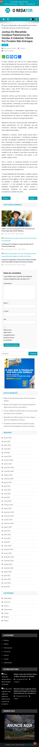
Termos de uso (30, 4)
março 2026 (7, 456)
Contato (22, 4)
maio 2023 (7, 583)
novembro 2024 (9, 516)
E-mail (6, 311)
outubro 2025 (8, 475)
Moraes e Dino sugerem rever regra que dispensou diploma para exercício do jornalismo (20, 406)
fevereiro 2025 (8, 505)
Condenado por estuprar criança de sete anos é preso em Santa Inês (17, 245)
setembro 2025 (9, 479)
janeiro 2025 (8, 508)
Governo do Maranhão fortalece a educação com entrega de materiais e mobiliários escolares (7, 198)
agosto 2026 (8, 438)
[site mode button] (32, 19)
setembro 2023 (9, 568)
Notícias (6, 617)
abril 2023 (7, 586)
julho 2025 (7, 486)
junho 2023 (7, 579)
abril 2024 (7, 542)
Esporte (6, 606)
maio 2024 (7, 538)
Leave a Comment (8, 51)
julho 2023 (7, 575)
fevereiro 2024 (8, 549)
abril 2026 (7, 452)
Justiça (5, 45)
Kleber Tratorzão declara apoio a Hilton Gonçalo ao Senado (20, 399)
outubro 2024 (8, 519)
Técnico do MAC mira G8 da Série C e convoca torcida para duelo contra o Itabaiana (20, 412)
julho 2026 (7, 441)
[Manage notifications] (34, 743)
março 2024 (7, 546)
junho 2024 (7, 534)
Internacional (8, 609)
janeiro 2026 (8, 464)
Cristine (16, 698)
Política (6, 620)
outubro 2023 (8, 564)
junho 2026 (7, 445)
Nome (6, 303)
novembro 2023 (9, 560)
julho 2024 (7, 531)
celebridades (8, 598)
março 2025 (7, 501)
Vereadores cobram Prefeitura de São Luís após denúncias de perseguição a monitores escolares (19, 425)
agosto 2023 (8, 572)
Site (5, 319)
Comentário (8, 283)
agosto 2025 (8, 482)
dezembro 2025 (9, 467)
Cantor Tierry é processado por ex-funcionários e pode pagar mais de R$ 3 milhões (18, 230)
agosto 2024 (8, 527)
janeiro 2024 (8, 553)
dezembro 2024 (9, 512)
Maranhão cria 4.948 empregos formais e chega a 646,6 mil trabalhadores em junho (19, 418)
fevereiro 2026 (8, 460)
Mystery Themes (29, 744)
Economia (7, 602)
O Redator (22, 48)
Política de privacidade (11, 4)
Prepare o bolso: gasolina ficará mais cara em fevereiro (34, 198)
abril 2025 (7, 497)
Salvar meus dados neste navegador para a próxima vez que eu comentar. (9, 335)
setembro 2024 (9, 523)
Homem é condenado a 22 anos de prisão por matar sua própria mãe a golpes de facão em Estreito (19, 261)
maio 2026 (7, 449)
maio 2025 (7, 493)
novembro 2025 (9, 471)
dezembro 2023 (9, 557)
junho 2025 (7, 490)
